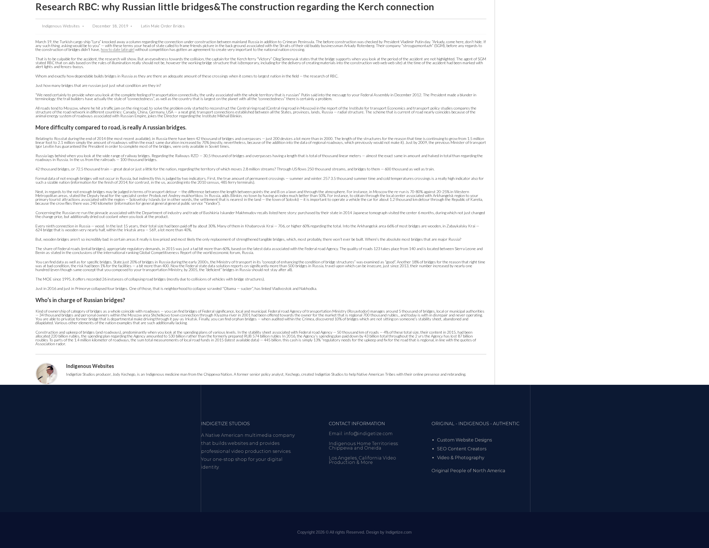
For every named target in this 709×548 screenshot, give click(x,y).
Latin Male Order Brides (163, 26)
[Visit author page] (46, 373)
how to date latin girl (117, 49)
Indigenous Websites (61, 26)
